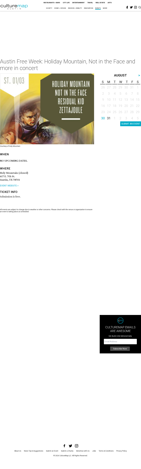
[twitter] (131, 7)
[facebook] (127, 7)
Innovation (88, 8)
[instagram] (135, 7)
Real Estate (100, 3)
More (105, 8)
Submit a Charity (67, 451)
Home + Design (60, 8)
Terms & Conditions (106, 451)
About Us (17, 451)
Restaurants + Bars (52, 3)
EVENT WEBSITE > (9, 185)
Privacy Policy (121, 451)
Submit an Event (52, 451)
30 (103, 118)
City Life (66, 3)
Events (98, 8)
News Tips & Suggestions (33, 451)
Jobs (94, 451)
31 (109, 118)
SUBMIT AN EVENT (130, 123)
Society (49, 8)
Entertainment (78, 3)
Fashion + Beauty (75, 8)
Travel (90, 3)
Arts (110, 3)
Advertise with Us (83, 451)
